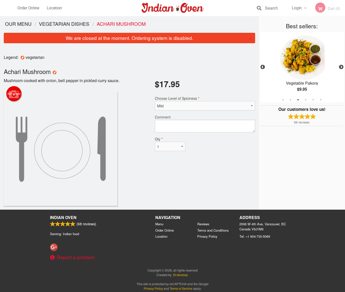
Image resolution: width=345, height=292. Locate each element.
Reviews (203, 224)
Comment (162, 116)
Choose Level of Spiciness (177, 98)
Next (341, 67)
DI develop (180, 275)
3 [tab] (298, 99)
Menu (159, 224)
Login (297, 8)
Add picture (14, 93)
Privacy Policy (207, 236)
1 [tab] (282, 99)
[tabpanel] (302, 67)
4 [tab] (305, 99)
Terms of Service (181, 288)
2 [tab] (290, 99)
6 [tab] (320, 99)
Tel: (254, 236)
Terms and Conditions (213, 230)
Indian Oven (63, 217)
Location (54, 8)
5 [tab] (313, 99)
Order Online (28, 8)
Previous (262, 67)
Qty (159, 138)
